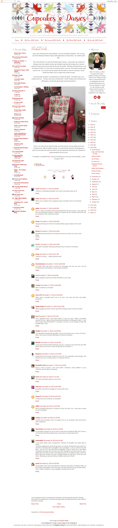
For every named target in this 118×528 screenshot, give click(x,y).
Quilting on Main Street (21, 121)
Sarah (37, 463)
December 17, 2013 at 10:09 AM (51, 285)
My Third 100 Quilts (74, 40)
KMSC (38, 406)
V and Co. (17, 94)
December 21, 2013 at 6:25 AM (49, 463)
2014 (91, 145)
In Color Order (18, 102)
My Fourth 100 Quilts (95, 40)
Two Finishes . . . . (97, 159)
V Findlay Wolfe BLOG (21, 186)
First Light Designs (20, 83)
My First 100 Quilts (32, 40)
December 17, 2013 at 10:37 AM (48, 316)
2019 (91, 132)
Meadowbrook (18, 98)
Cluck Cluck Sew (19, 190)
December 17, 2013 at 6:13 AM (49, 198)
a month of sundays (20, 66)
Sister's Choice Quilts (20, 125)
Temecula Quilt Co (19, 90)
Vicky (37, 198)
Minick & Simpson (19, 129)
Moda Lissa (17, 114)
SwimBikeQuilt (18, 175)
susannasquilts (18, 151)
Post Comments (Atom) (47, 512)
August (94, 184)
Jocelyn (38, 285)
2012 (91, 205)
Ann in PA (39, 295)
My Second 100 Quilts (53, 40)
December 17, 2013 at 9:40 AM (55, 264)
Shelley (38, 331)
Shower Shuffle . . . (97, 156)
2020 (91, 129)
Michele (38, 342)
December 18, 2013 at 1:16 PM (50, 417)
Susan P (38, 396)
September (95, 181)
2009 (91, 212)
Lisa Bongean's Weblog (21, 87)
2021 (91, 127)
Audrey (38, 417)
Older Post (83, 504)
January (94, 202)
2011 (91, 207)
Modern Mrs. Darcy (20, 53)
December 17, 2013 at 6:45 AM (49, 208)
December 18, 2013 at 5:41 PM (53, 440)
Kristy (37, 254)
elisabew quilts (18, 144)
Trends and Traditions (20, 179)
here (48, 156)
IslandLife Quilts (19, 160)
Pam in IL (39, 386)
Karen (37, 377)
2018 (91, 135)
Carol (37, 188)
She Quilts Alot (18, 194)
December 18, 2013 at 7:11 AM (49, 377)
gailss (37, 208)
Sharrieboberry (40, 264)
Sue (37, 316)
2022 (91, 124)
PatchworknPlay (19, 118)
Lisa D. (38, 244)
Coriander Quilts (19, 79)
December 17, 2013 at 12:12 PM (51, 354)
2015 (91, 142)
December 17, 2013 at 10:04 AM (48, 275)
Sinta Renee (39, 429)
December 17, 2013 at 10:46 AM (51, 331)
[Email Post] (68, 170)
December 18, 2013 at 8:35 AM (51, 386)
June (93, 189)
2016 (91, 140)
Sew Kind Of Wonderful (21, 183)
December (95, 149)
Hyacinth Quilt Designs (21, 147)
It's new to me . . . (40, 49)
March (94, 197)
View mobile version (59, 507)
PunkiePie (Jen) (41, 365)
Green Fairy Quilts (19, 106)
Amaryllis (61, 171)
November (95, 176)
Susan (38, 221)
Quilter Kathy (40, 306)
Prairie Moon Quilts (20, 110)
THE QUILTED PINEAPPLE (18, 156)
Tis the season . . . (97, 173)
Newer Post (35, 504)
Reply (37, 193)
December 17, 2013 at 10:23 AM (52, 295)
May (93, 192)
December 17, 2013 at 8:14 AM (49, 231)
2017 (91, 137)
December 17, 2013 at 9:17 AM (49, 254)
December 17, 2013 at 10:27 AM (54, 306)
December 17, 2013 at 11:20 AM (51, 342)
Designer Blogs (63, 520)
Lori (37, 275)
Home (17, 40)
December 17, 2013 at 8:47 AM (50, 244)
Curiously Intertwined (20, 57)
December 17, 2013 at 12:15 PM (56, 365)
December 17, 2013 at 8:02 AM (49, 221)
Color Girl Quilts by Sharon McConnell (20, 134)
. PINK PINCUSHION (20, 198)
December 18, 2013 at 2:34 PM (53, 429)
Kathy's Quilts (18, 75)
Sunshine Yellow (19, 207)
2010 (91, 210)
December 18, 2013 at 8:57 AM (51, 396)
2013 (91, 147)
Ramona (38, 354)
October (94, 179)
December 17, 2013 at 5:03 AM (49, 188)
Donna (38, 231)
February (94, 199)
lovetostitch (39, 440)
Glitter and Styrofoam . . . (99, 168)
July (93, 186)
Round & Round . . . (97, 171)
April (93, 194)
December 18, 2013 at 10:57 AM (50, 406)
